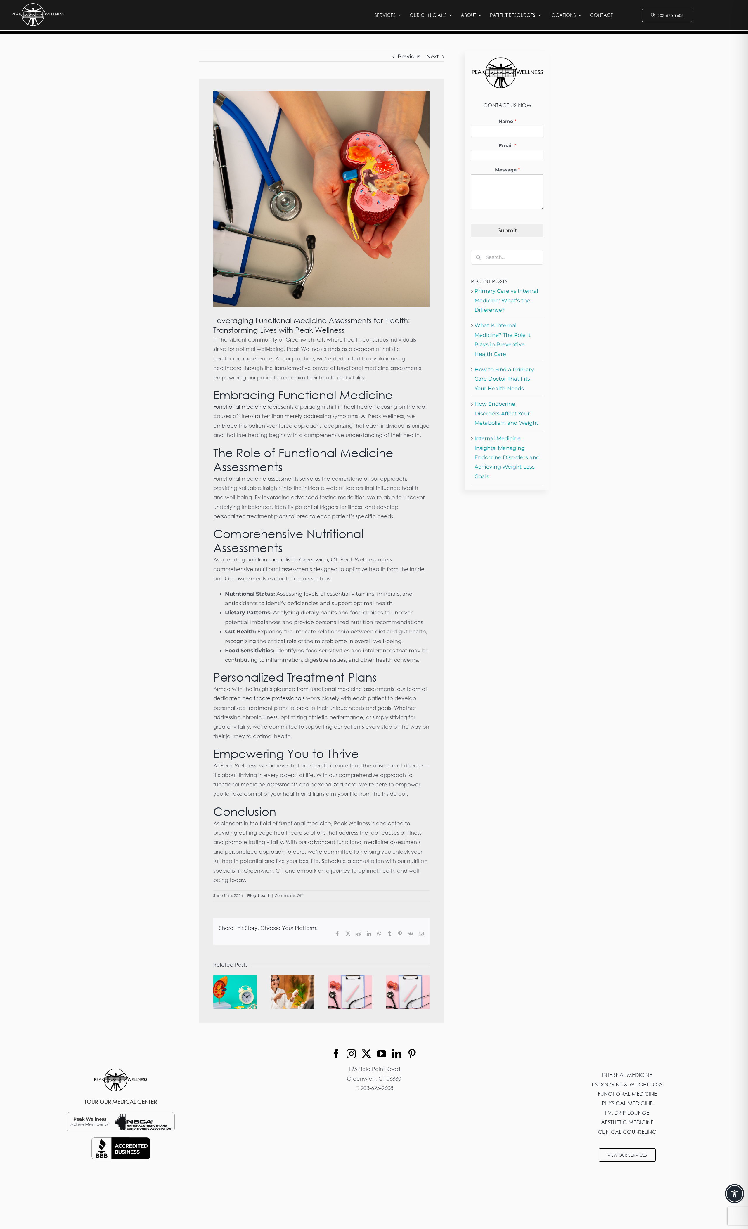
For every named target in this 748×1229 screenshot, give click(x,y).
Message (507, 170)
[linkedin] (396, 1053)
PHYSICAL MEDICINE (627, 1103)
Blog (251, 895)
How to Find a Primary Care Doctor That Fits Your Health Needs (504, 379)
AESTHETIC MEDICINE (627, 1122)
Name (507, 121)
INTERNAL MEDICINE (627, 1075)
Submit (507, 230)
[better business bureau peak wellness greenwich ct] (120, 1140)
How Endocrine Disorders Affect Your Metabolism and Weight (506, 413)
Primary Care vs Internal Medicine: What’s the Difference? (506, 300)
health (264, 895)
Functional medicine (239, 406)
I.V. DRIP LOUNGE (627, 1113)
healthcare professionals (273, 698)
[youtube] (381, 1053)
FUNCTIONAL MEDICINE (627, 1094)
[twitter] (366, 1053)
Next (432, 56)
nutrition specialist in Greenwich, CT (292, 559)
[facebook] (336, 1053)
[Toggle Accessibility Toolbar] (735, 1194)
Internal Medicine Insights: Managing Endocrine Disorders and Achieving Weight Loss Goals (507, 457)
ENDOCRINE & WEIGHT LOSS (627, 1084)
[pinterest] (412, 1053)
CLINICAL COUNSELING (627, 1132)
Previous (409, 56)
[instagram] (351, 1053)
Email (507, 145)
